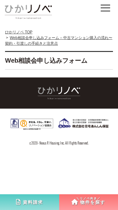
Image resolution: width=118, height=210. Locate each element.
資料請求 (33, 202)
